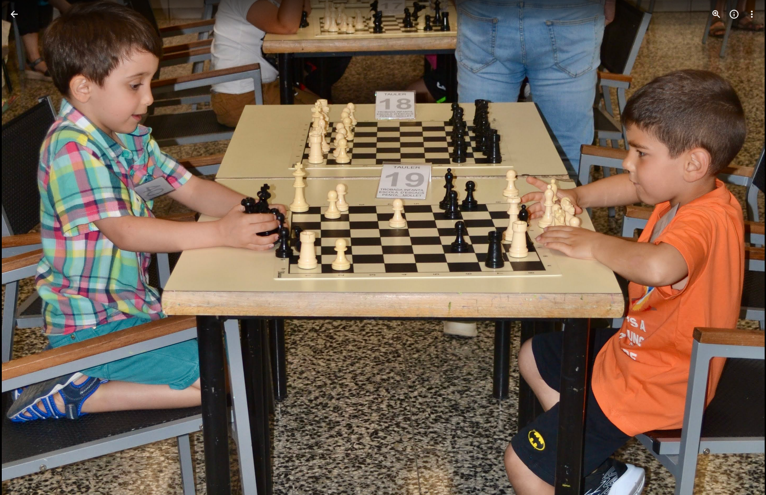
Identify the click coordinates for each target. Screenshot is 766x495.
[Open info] (734, 14)
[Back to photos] (14, 14)
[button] (24, 247)
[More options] (752, 14)
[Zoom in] (716, 14)
